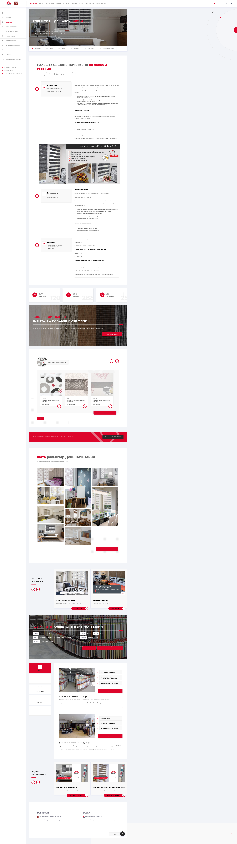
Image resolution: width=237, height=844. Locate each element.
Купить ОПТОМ (117, 648)
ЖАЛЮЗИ (58, 3)
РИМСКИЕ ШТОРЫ (49, 3)
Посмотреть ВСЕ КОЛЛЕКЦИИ (113, 437)
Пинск (70, 637)
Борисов (42, 633)
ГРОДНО (83, 633)
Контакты (8, 17)
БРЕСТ (35, 637)
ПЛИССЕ (41, 3)
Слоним (89, 633)
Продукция (9, 22)
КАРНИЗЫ (74, 3)
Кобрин (64, 637)
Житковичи (103, 633)
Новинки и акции (11, 40)
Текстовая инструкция (75, 795)
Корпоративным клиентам (13, 59)
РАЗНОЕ (103, 3)
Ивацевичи (57, 637)
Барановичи (43, 637)
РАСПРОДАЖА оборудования (13, 73)
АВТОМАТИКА (66, 3)
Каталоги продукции (12, 31)
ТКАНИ (98, 3)
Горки (96, 637)
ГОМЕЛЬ (96, 633)
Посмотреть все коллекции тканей (105, 412)
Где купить (9, 50)
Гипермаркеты (8, 70)
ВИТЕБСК (36, 641)
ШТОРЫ (81, 3)
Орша (51, 641)
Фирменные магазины (11, 65)
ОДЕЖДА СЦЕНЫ (89, 3)
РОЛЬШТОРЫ (33, 3)
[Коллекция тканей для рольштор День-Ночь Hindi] (85, 406)
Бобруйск (90, 637)
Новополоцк (44, 641)
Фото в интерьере (11, 36)
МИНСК (36, 633)
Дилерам (8, 54)
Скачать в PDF (78, 608)
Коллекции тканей (11, 27)
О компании (9, 13)
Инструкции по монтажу (13, 45)
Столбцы (49, 633)
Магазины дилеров (10, 67)
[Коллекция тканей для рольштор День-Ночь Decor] (110, 406)
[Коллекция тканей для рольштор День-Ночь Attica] (59, 406)
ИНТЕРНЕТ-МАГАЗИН (89, 648)
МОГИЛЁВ (83, 637)
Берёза (50, 637)
